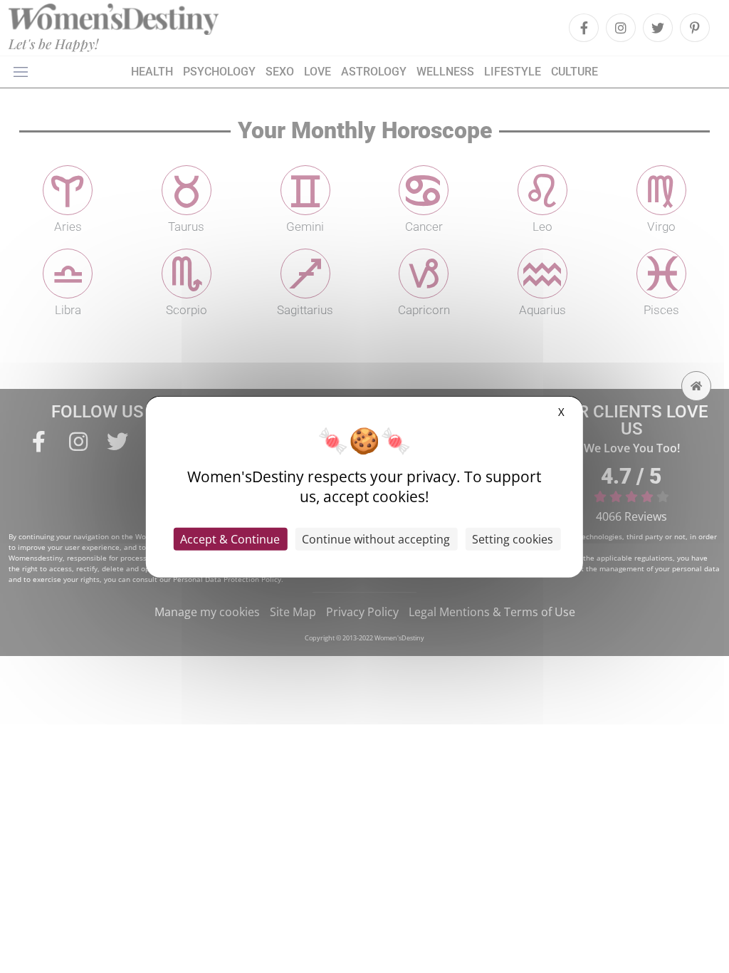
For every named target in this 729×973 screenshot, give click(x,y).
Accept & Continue (230, 538)
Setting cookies (512, 538)
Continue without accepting (376, 538)
